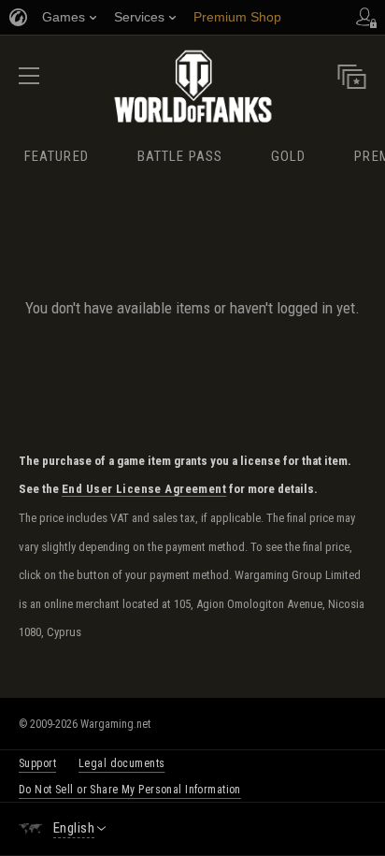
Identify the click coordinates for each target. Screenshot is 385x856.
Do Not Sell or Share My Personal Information (130, 789)
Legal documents (121, 763)
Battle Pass (179, 156)
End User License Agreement (144, 489)
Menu (29, 81)
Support (37, 763)
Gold (288, 156)
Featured (56, 156)
